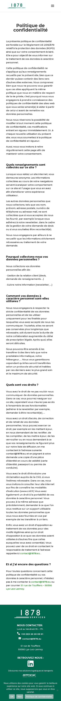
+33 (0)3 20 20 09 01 (32, 634)
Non (20, 696)
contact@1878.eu (30, 553)
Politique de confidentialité (39, 696)
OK (12, 696)
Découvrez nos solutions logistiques (24, 671)
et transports (47, 671)
